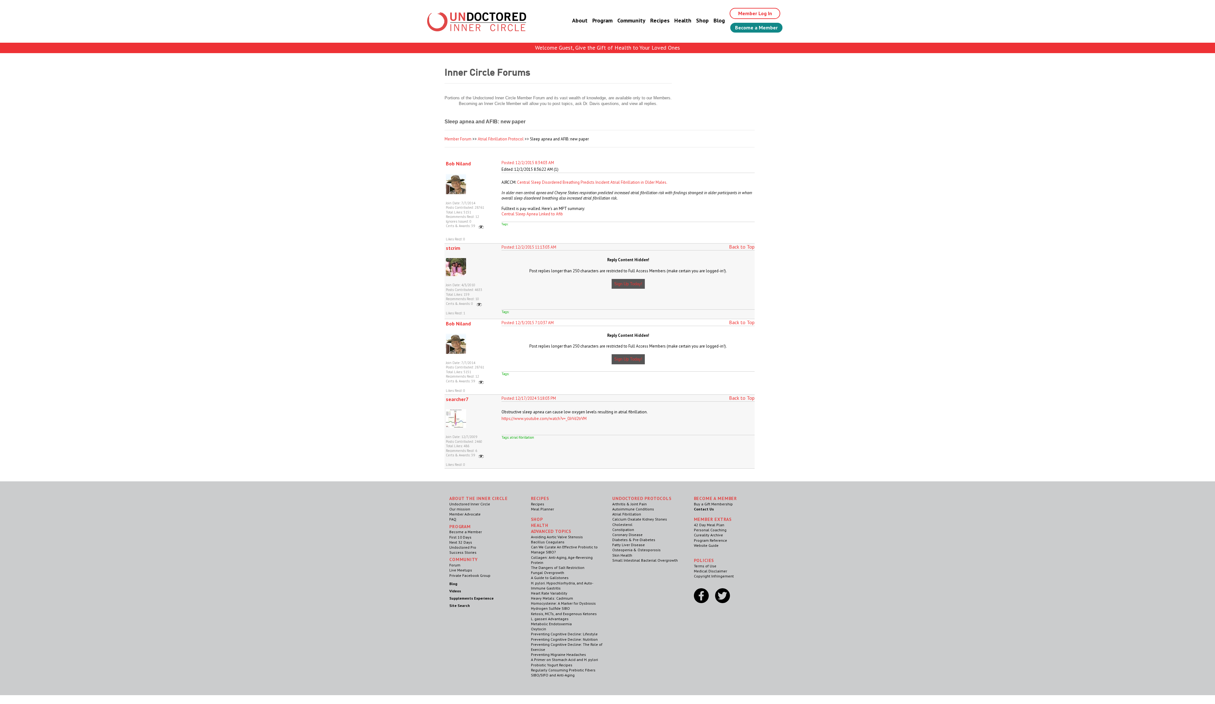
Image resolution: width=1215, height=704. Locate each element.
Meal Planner (542, 509)
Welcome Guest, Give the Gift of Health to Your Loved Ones (607, 47)
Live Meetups (460, 570)
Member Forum (458, 139)
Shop (702, 20)
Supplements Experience (471, 598)
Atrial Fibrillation (626, 514)
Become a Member (756, 27)
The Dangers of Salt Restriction (557, 567)
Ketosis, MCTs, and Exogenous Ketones (564, 613)
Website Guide (706, 545)
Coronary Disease (627, 534)
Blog (719, 20)
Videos (455, 591)
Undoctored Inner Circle (469, 504)
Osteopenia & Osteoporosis (636, 549)
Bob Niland (458, 163)
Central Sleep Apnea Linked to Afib (532, 214)
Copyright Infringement (714, 576)
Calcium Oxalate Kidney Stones (639, 519)
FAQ (452, 519)
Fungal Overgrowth (547, 572)
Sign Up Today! (628, 283)
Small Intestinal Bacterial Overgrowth (645, 560)
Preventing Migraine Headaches (558, 654)
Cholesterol (622, 524)
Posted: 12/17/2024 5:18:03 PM (529, 398)
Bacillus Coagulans (547, 542)
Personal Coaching (710, 530)
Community (631, 20)
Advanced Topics (551, 531)
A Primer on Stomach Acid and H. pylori (564, 659)
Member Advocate (465, 514)
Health (682, 20)
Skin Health (622, 555)
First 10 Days (460, 537)
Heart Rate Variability (549, 593)
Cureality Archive (708, 535)
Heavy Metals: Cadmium (552, 598)
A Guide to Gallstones (550, 577)
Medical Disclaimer (710, 571)
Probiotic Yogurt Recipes (551, 665)
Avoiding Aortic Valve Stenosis (557, 536)
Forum (454, 565)
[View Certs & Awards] (481, 226)
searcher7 (457, 399)
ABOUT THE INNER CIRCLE (478, 498)
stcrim (453, 248)
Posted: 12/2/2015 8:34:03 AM (528, 162)
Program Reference (710, 540)
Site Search (459, 605)
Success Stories (463, 552)
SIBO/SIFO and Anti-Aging (553, 675)
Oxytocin (538, 629)
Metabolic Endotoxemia (551, 623)
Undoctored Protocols (642, 498)
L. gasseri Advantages (550, 618)
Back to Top (742, 247)
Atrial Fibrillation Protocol (501, 139)
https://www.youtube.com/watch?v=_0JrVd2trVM (544, 418)
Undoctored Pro (462, 547)
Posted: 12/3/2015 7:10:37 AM (528, 322)
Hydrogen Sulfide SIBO (550, 608)
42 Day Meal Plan (709, 524)
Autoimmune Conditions (633, 509)
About (580, 20)
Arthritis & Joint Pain (629, 504)
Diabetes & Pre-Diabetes (633, 539)
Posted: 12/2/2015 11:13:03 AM (529, 247)
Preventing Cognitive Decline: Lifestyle (564, 634)
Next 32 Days (460, 542)
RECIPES (540, 498)
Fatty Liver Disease (628, 544)
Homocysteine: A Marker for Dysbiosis (563, 603)
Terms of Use (705, 566)
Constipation (623, 529)
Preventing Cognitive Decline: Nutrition (564, 639)
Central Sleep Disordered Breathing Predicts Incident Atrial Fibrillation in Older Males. (592, 182)
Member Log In (755, 13)
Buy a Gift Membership (713, 504)
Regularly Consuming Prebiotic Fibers (563, 670)
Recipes (660, 20)
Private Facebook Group (469, 575)
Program (602, 20)
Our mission (459, 509)
